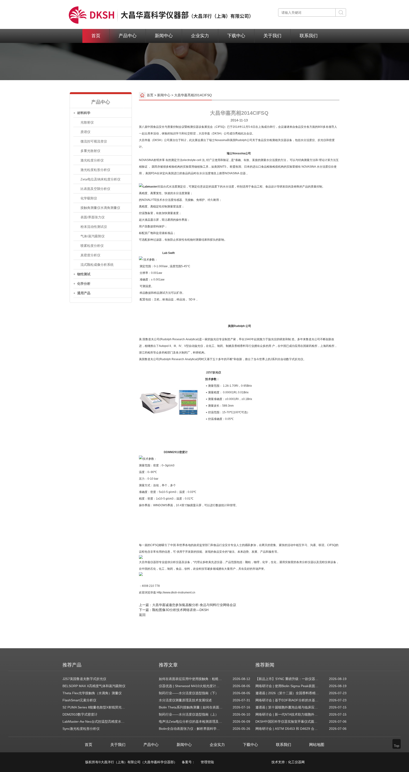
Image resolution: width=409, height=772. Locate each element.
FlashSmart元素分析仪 (79, 700)
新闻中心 (164, 35)
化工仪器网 (296, 762)
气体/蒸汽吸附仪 (92, 236)
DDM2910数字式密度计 (80, 714)
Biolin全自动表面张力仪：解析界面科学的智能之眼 (191, 729)
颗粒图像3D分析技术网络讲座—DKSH (180, 610)
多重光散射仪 (90, 151)
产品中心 (128, 35)
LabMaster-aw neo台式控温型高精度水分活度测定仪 (94, 721)
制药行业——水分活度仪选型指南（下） (188, 693)
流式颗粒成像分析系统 (97, 265)
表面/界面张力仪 (92, 217)
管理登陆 (207, 762)
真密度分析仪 (90, 255)
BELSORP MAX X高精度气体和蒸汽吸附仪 (93, 686)
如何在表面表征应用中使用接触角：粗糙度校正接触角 (191, 679)
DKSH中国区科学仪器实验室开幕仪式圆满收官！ (287, 721)
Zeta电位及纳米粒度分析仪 (100, 179)
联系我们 (309, 35)
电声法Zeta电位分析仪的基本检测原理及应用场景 (191, 721)
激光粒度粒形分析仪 (95, 170)
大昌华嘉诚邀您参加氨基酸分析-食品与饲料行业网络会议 (194, 605)
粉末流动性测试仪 (93, 227)
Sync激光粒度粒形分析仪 (81, 729)
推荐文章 (168, 664)
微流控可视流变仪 (93, 141)
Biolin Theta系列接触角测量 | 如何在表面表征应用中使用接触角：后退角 (191, 707)
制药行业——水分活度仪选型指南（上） (188, 714)
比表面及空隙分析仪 (95, 189)
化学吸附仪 (88, 198)
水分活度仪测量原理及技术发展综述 (185, 700)
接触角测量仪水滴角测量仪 (100, 208)
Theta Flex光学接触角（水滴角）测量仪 (92, 693)
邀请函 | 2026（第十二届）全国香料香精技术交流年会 (287, 693)
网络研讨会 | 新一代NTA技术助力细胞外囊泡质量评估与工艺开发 (287, 714)
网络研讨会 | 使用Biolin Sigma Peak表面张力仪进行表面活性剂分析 (287, 686)
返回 (142, 615)
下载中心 (236, 35)
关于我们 (272, 35)
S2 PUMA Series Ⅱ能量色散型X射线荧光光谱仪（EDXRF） (94, 707)
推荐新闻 (264, 664)
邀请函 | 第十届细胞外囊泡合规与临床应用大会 (287, 707)
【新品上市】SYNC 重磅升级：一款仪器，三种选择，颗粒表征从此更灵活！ (287, 679)
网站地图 (316, 745)
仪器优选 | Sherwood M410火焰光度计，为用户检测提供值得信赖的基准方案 (191, 686)
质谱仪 (85, 132)
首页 (95, 35)
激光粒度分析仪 (92, 160)
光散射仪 (87, 122)
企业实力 (200, 35)
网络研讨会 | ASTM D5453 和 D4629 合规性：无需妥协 (287, 729)
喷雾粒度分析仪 (92, 246)
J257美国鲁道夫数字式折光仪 (84, 679)
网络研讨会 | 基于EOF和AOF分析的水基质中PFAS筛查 (287, 700)
